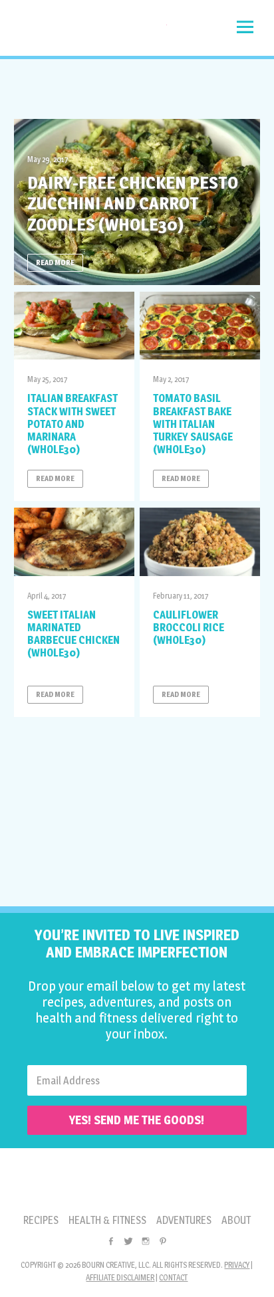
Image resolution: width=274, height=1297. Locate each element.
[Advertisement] (137, 89)
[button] (245, 27)
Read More (55, 262)
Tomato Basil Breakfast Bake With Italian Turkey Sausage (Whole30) (193, 424)
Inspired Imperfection (90, 31)
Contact (173, 1277)
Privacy (236, 1265)
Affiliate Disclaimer (120, 1277)
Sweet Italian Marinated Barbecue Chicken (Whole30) (73, 634)
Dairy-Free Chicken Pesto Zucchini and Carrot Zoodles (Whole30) (132, 203)
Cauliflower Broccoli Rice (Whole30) (188, 628)
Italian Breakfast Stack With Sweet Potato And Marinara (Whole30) (72, 424)
